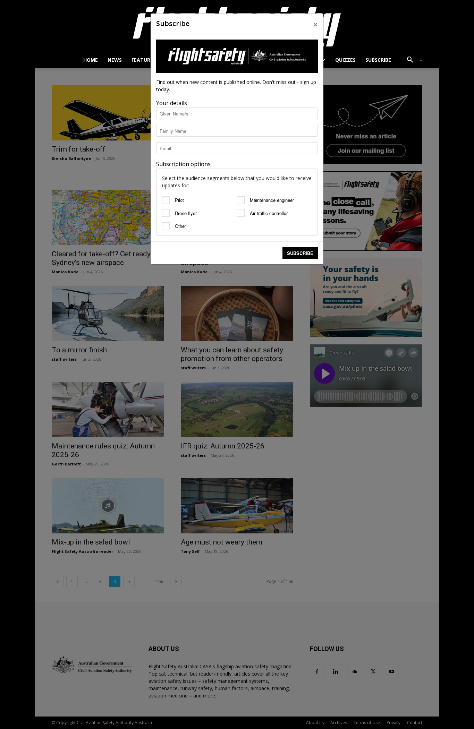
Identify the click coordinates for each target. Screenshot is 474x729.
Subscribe (300, 253)
